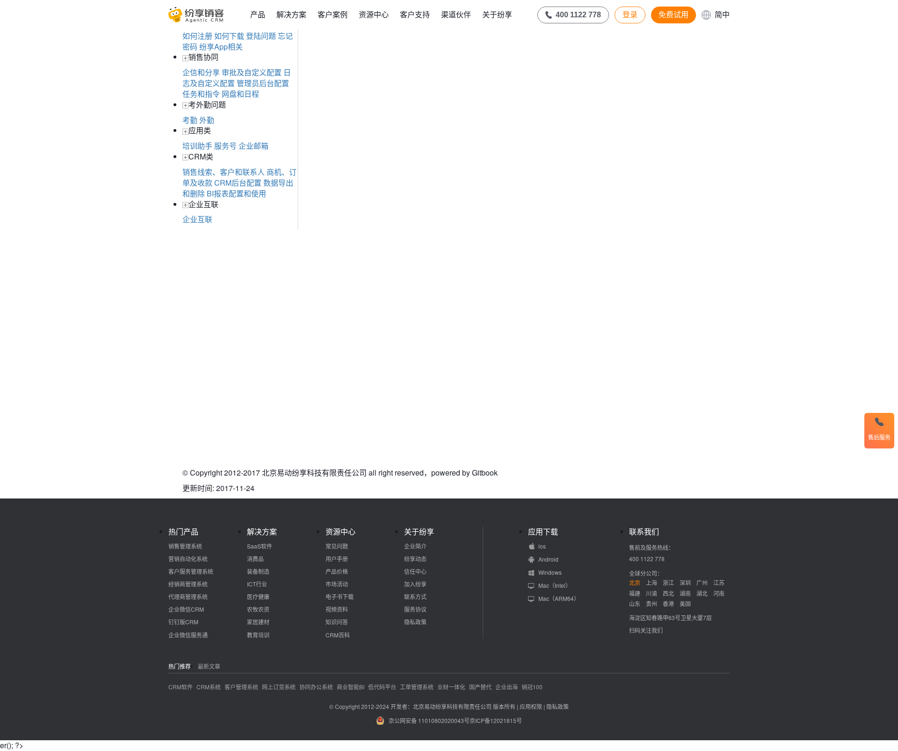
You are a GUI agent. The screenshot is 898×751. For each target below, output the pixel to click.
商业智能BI (350, 687)
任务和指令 (201, 93)
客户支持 (415, 14)
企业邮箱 (253, 145)
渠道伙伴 (456, 14)
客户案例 (333, 14)
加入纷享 (415, 584)
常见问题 (337, 546)
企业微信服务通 (188, 635)
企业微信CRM (186, 609)
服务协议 (415, 609)
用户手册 (337, 559)
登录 (630, 14)
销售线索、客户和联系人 (223, 171)
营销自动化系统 (188, 559)
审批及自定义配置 (252, 72)
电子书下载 (340, 596)
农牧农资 (258, 609)
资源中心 (374, 14)
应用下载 (543, 532)
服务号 (225, 145)
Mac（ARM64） (558, 598)
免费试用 (673, 14)
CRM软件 (180, 687)
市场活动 (337, 584)
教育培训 (258, 635)
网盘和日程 (240, 93)
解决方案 (291, 14)
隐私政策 (415, 622)
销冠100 (532, 687)
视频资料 (337, 609)
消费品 (255, 559)
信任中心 (415, 571)
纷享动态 (415, 559)
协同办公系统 (316, 687)
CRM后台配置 (237, 182)
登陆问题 (261, 35)
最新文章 (209, 666)
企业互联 (197, 219)
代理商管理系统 (188, 596)
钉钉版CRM (183, 622)
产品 (257, 14)
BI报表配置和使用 (236, 193)
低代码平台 (382, 687)
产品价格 (337, 571)
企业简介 (415, 546)
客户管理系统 (241, 687)
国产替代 (480, 687)
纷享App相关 (221, 46)
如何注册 (197, 35)
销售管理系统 (185, 546)
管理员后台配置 (263, 83)
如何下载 (229, 35)
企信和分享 (201, 72)
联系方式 (415, 596)
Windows (550, 572)
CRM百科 (338, 635)
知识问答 (337, 622)
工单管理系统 (417, 687)
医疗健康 (258, 596)
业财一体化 (451, 687)
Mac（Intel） (554, 585)
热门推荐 (179, 666)
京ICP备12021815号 (496, 720)
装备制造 (258, 571)
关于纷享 (497, 14)
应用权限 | (533, 706)
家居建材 (258, 622)
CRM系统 (208, 687)
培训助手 (197, 145)
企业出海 (506, 687)
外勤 (206, 120)
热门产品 (183, 532)
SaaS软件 (259, 546)
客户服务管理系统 (190, 571)
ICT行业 (257, 584)
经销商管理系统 (188, 584)
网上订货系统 (279, 687)
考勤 (189, 120)
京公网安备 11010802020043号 (429, 720)
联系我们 (644, 532)
